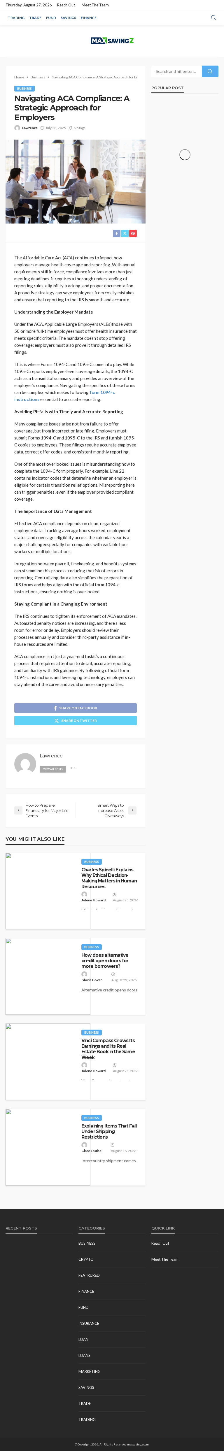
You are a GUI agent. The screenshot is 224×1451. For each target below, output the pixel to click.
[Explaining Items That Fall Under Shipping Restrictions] (48, 1147)
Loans (84, 1355)
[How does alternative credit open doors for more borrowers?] (48, 976)
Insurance (88, 1323)
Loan (83, 1339)
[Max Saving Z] (112, 41)
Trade (35, 17)
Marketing (89, 1371)
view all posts (53, 769)
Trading (16, 17)
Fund (51, 17)
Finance (89, 17)
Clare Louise (91, 1151)
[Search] (213, 17)
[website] (73, 768)
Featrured (89, 1275)
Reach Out (66, 5)
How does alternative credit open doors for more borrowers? (104, 960)
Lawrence (30, 128)
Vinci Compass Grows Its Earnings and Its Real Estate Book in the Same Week (108, 1049)
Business (24, 88)
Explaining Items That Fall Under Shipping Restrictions (109, 1131)
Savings (68, 17)
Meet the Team (95, 5)
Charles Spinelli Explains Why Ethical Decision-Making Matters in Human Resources (109, 878)
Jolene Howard (93, 900)
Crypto (86, 1259)
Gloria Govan (91, 980)
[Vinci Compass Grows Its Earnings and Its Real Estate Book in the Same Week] (48, 1061)
